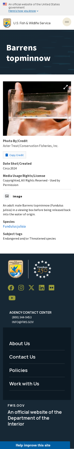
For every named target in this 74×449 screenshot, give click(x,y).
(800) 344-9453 (22, 317)
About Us (19, 343)
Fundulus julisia (14, 226)
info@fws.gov (23, 322)
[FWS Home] (7, 23)
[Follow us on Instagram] (22, 288)
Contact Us (22, 356)
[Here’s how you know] (37, 8)
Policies (18, 370)
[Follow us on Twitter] (32, 288)
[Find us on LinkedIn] (43, 288)
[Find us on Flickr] (53, 288)
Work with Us (24, 383)
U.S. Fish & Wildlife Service (32, 23)
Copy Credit (16, 155)
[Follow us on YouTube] (13, 298)
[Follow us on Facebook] (12, 288)
